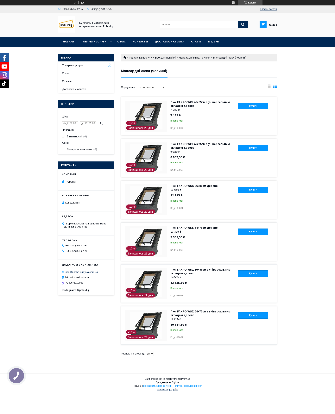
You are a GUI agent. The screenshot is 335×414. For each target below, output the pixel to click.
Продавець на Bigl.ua (167, 382)
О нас (121, 41)
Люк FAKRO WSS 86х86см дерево (194, 185)
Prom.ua (185, 379)
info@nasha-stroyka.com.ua (82, 271)
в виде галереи (269, 87)
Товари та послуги (140, 57)
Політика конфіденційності (187, 386)
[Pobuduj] (66, 31)
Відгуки (213, 41)
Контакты (140, 41)
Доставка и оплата (169, 41)
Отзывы (67, 81)
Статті (196, 41)
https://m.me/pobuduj (77, 277)
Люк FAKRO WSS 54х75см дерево (194, 227)
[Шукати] (243, 24)
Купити (253, 106)
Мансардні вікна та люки (194, 57)
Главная (68, 41)
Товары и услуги (93, 41)
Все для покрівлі (165, 57)
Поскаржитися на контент (157, 386)
